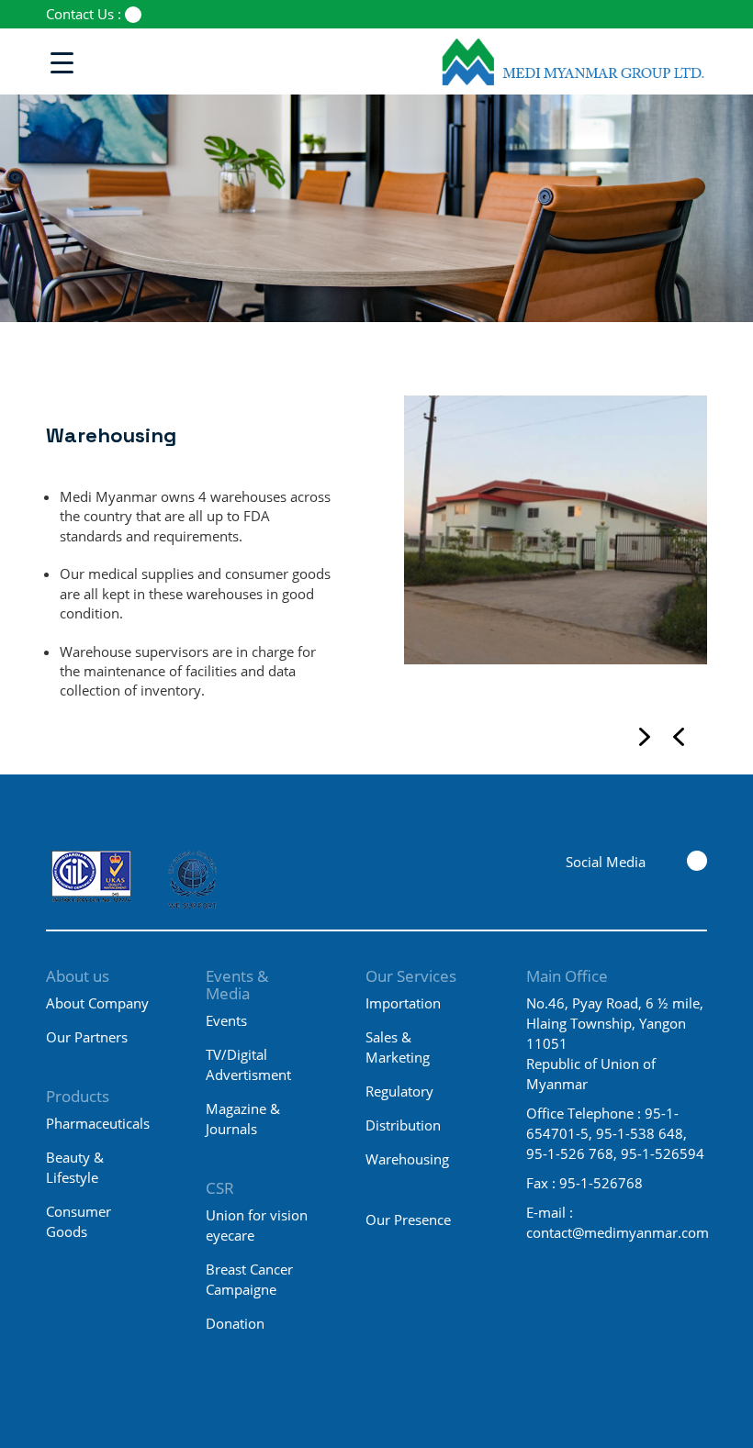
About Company (97, 1003)
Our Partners (87, 1037)
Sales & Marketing (397, 1047)
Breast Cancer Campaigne (249, 1279)
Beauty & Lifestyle (75, 1167)
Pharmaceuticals (98, 1123)
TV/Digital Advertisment (248, 1064)
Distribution (403, 1125)
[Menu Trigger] (62, 62)
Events (226, 1020)
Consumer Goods (78, 1221)
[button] (678, 737)
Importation (403, 1003)
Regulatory (399, 1091)
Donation (235, 1323)
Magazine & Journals (243, 1118)
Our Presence (408, 1219)
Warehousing (407, 1159)
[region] (555, 557)
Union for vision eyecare (257, 1225)
